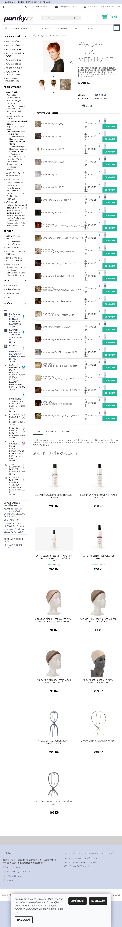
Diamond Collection (15, 193)
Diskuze (65, 432)
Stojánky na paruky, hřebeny (16, 252)
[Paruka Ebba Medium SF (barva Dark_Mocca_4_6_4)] (38, 199)
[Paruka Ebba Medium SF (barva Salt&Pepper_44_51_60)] (38, 352)
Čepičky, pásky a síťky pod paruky (14, 259)
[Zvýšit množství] (105, 119)
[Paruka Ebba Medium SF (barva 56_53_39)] (38, 161)
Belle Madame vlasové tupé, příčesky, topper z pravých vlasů (17, 218)
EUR (118, 7)
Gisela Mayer (12, 179)
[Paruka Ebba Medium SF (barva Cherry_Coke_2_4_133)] (38, 263)
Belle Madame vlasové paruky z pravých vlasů (17, 206)
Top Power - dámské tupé (16, 127)
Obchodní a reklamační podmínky (81, 862)
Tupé (8, 297)
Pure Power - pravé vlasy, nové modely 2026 (15, 111)
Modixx (10, 169)
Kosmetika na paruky (12, 237)
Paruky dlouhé (13, 49)
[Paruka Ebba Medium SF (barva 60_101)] (38, 174)
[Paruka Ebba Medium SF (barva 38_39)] (38, 136)
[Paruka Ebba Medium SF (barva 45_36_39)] (38, 149)
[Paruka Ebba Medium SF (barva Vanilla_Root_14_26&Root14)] (38, 415)
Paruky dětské (13, 64)
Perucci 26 (11, 95)
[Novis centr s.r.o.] (18, 18)
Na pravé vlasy (13, 241)
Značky (8, 303)
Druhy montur (12, 520)
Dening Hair (12, 202)
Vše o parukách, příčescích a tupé (14, 524)
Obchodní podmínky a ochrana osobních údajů (88, 853)
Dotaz (89, 106)
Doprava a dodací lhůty (76, 866)
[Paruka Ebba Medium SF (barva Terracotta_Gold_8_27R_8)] (38, 390)
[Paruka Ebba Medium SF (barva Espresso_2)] (38, 212)
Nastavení (23, 919)
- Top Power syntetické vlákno (17, 155)
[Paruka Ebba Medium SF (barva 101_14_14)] (38, 123)
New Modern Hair (14, 191)
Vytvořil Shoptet (113, 895)
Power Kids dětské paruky (15, 117)
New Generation (14, 188)
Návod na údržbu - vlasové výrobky (14, 530)
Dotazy (90, 28)
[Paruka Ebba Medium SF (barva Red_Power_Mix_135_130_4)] (38, 339)
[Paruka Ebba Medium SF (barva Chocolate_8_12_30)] (38, 276)
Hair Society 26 (13, 98)
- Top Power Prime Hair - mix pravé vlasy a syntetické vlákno (17, 140)
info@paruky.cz (13, 867)
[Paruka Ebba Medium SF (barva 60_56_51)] (38, 187)
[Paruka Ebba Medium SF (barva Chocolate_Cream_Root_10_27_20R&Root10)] (38, 288)
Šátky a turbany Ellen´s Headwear (17, 165)
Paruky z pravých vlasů (15, 54)
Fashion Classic (14, 196)
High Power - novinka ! (16, 106)
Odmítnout (78, 901)
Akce (77, 28)
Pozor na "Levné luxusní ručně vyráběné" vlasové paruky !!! (14, 512)
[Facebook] (3, 7)
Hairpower (11, 103)
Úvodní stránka (6, 28)
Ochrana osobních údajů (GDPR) (80, 859)
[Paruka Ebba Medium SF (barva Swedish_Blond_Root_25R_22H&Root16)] (38, 377)
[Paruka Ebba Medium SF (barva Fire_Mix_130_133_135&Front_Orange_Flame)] (38, 225)
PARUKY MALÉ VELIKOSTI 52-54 (13, 79)
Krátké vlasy (12, 293)
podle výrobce (43, 28)
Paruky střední (13, 45)
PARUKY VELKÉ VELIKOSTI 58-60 (13, 73)
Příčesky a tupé (14, 68)
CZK (114, 7)
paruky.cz (11, 881)
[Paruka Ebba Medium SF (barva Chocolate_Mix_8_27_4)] (38, 301)
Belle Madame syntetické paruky (14, 211)
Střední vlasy (13, 289)
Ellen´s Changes (14, 100)
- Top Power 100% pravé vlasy (17, 132)
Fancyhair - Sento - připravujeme (15, 174)
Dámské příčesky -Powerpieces (15, 160)
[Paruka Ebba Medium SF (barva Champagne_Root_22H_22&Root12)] (38, 250)
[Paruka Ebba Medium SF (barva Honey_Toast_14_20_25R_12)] (38, 238)
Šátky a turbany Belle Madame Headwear (16, 224)
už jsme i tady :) (14, 876)
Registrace (105, 7)
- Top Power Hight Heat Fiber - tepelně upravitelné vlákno (18, 149)
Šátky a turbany (14, 264)
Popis (37, 432)
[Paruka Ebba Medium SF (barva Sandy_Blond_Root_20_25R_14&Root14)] (38, 365)
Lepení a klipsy (13, 247)
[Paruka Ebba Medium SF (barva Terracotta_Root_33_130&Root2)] (38, 403)
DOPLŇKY (62, 28)
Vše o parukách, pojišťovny (13, 504)
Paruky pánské (13, 60)
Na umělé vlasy (14, 244)
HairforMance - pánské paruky (17, 122)
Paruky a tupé (20, 28)
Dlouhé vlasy (13, 285)
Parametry (51, 432)
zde (17, 912)
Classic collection (15, 182)
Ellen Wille (11, 92)
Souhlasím (98, 901)
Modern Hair (12, 185)
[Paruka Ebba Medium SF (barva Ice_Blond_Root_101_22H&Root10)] (38, 314)
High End (11, 199)
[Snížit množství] (105, 122)
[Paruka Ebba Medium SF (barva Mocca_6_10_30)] (38, 326)
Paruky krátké (13, 41)
